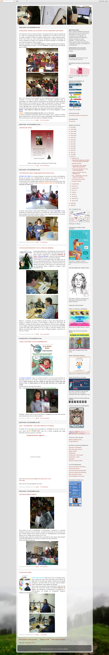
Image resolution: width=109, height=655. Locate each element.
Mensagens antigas (58, 639)
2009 (72, 203)
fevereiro (74, 198)
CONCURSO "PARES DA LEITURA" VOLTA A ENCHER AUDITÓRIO (41, 30)
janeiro (74, 200)
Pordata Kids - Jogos (74, 457)
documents (28, 478)
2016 (72, 144)
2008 (72, 205)
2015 (72, 146)
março (73, 196)
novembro (74, 183)
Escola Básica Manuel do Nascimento (78, 115)
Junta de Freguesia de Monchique (77, 472)
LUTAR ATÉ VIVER (25, 572)
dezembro (74, 158)
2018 (72, 139)
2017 (72, 141)
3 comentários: (44, 242)
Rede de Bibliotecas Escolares (76, 476)
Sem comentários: (45, 120)
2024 (72, 127)
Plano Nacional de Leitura (75, 474)
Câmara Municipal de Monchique (77, 466)
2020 (72, 135)
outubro (74, 186)
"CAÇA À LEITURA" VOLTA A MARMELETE (33, 341)
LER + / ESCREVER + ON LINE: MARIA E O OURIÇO (36, 426)
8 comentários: (44, 566)
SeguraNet (71, 458)
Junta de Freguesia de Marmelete (77, 470)
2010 (72, 156)
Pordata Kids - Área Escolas (76, 455)
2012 (72, 152)
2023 (72, 129)
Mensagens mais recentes (28, 639)
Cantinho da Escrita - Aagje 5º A (35, 435)
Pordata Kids (72, 453)
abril (73, 194)
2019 (72, 137)
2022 (72, 131)
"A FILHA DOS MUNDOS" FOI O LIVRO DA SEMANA (36, 248)
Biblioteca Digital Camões (75, 439)
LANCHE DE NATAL (25, 128)
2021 (72, 133)
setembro (74, 188)
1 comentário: (44, 634)
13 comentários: (44, 487)
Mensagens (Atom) (30, 642)
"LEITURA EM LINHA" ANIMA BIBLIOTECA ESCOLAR (36, 173)
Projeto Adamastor (73, 441)
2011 (72, 154)
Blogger (66, 649)
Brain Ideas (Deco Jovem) (75, 449)
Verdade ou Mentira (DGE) (75, 460)
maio (73, 192)
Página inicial (44, 639)
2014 (72, 148)
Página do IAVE (73, 451)
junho (73, 190)
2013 (72, 150)
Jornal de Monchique (74, 468)
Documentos (72, 121)
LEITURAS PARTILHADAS (27, 494)
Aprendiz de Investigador (75, 447)
